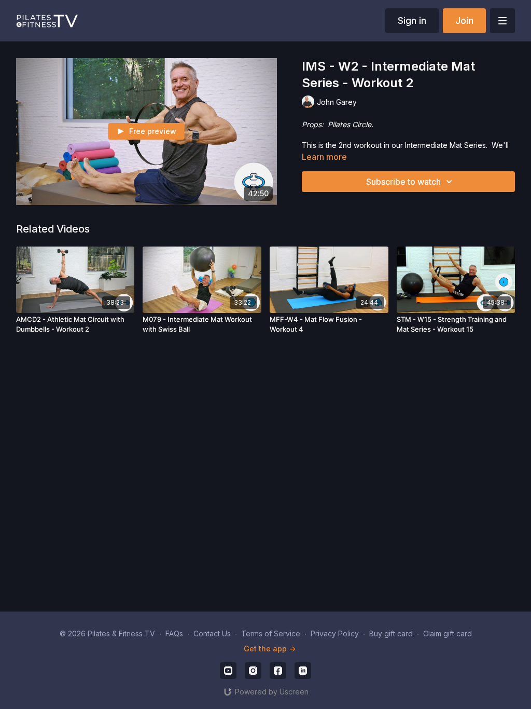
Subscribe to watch (403, 181)
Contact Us (212, 633)
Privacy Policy (335, 633)
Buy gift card (391, 633)
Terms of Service (270, 633)
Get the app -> (270, 648)
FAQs (174, 633)
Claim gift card (447, 633)
